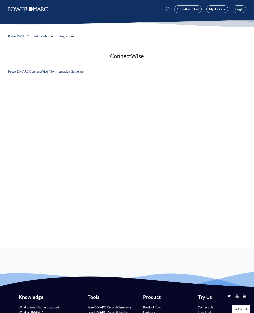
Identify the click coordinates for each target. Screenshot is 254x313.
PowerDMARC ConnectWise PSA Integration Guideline (46, 71)
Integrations (66, 36)
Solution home (43, 36)
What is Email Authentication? (39, 307)
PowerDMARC (18, 36)
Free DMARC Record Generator (109, 307)
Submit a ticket (188, 9)
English (238, 309)
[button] (166, 9)
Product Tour (152, 307)
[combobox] (241, 309)
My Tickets (217, 9)
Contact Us (205, 307)
